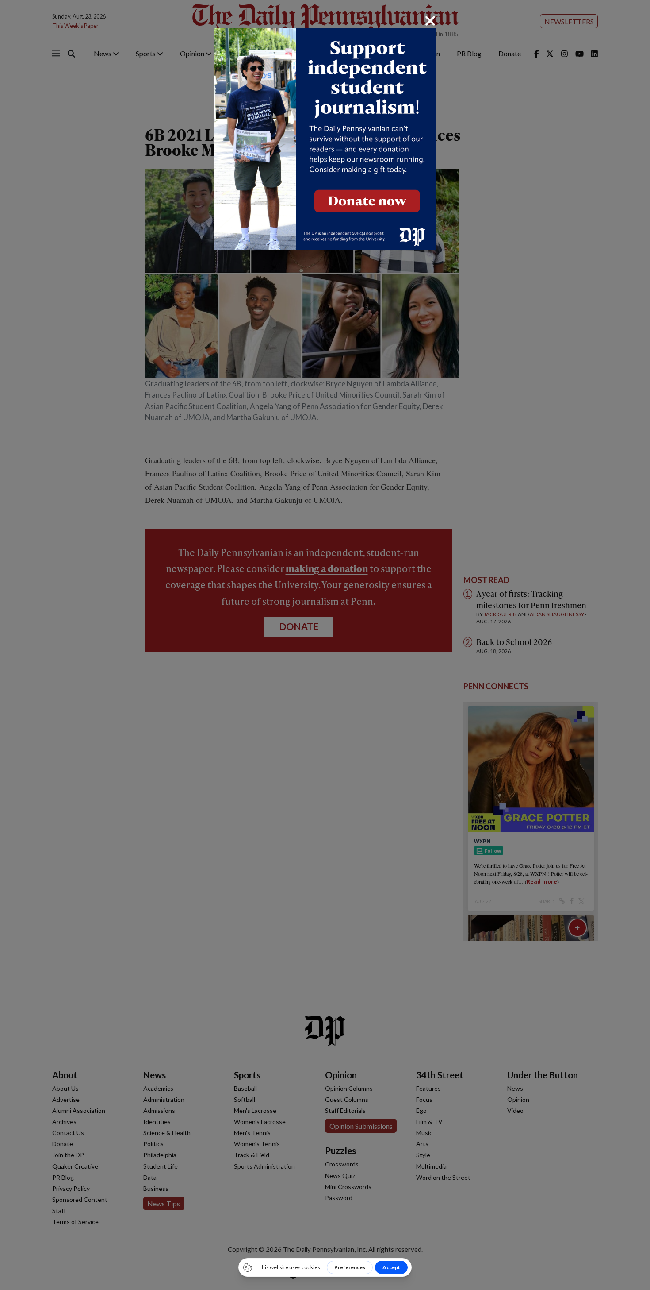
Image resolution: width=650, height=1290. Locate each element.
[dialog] (325, 645)
